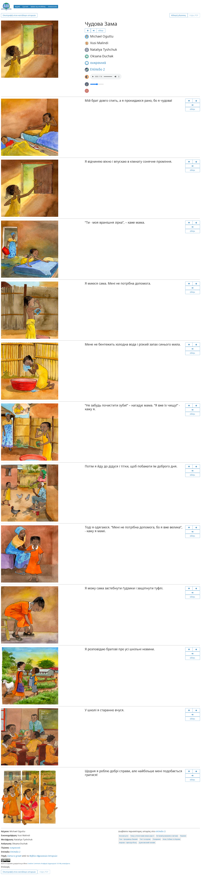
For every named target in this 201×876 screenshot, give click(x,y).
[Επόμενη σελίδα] (88, 30)
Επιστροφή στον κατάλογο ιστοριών (19, 15)
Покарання (156, 839)
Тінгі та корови (145, 839)
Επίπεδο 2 (97, 69)
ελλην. (101, 30)
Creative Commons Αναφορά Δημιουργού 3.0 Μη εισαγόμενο (48, 863)
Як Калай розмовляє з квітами (167, 836)
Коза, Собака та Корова (171, 839)
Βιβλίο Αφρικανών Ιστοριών (43, 855)
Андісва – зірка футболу (128, 843)
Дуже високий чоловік (147, 843)
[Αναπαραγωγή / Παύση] (94, 30)
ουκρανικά (98, 63)
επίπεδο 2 (160, 831)
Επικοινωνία (52, 7)
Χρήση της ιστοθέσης (38, 7)
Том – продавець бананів (128, 839)
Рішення (183, 836)
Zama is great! (14, 855)
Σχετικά (25, 7)
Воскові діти (123, 836)
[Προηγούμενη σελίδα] (189, 101)
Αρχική (17, 7)
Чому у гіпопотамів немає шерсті (142, 836)
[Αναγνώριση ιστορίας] (196, 771)
